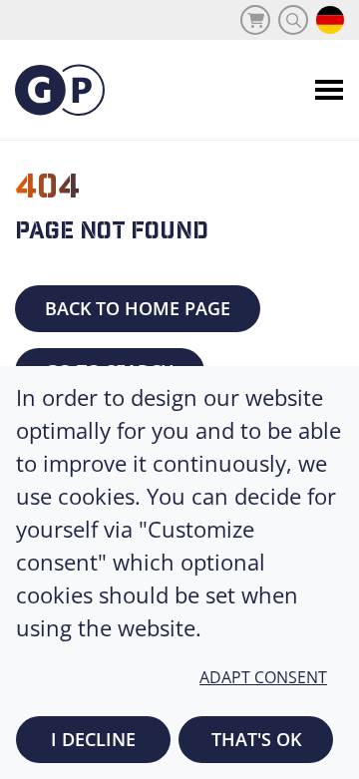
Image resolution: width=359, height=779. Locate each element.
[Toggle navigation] (329, 90)
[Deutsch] (330, 20)
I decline (93, 739)
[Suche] (293, 20)
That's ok (256, 739)
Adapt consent (263, 677)
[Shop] (255, 20)
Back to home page (137, 308)
